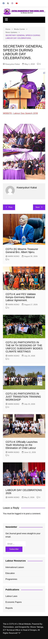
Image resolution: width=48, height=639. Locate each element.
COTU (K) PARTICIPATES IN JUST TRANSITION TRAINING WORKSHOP (23, 396)
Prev (11, 207)
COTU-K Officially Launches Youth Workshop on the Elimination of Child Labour (22, 444)
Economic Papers (14, 602)
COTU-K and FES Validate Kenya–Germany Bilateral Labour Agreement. (21, 297)
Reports (9, 608)
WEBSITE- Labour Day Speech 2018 (20, 113)
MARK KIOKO (13, 256)
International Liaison (15, 567)
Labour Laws (11, 596)
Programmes (11, 579)
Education (10, 573)
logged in (19, 514)
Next (38, 207)
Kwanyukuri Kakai (12, 64)
